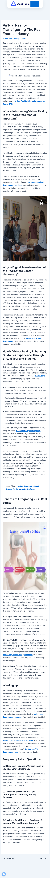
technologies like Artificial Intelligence (18, 740)
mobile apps (40, 376)
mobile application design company (18, 655)
